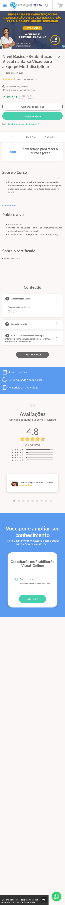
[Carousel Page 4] (28, 501)
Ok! (44, 900)
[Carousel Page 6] (37, 501)
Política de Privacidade (24, 902)
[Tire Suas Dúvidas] (56, 896)
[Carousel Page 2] (19, 501)
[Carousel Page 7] (41, 501)
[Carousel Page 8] (46, 501)
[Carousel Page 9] (50, 501)
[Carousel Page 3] (23, 501)
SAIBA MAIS (31, 599)
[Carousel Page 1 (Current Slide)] (14, 501)
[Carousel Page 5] (32, 501)
